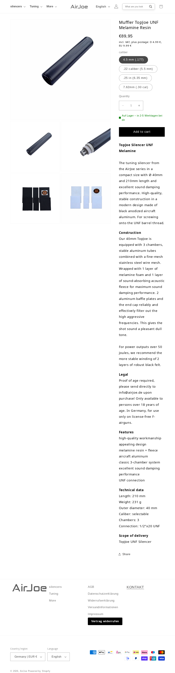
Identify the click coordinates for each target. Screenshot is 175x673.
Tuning (53, 593)
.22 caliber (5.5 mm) (138, 68)
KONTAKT (135, 587)
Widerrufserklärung (101, 600)
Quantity (124, 96)
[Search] (151, 7)
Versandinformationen (103, 607)
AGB (91, 586)
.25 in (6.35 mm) (135, 78)
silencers (55, 586)
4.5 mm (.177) (133, 59)
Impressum (95, 614)
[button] (17, 6)
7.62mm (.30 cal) (135, 87)
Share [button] (126, 554)
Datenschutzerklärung (103, 593)
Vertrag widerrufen (105, 621)
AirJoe (23, 671)
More (52, 600)
